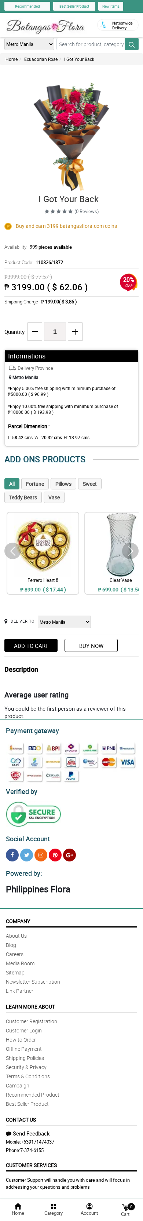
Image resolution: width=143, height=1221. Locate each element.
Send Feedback (31, 1133)
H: (76, 437)
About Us (16, 935)
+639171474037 (37, 1141)
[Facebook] (12, 855)
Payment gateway (32, 730)
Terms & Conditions (28, 1076)
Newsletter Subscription (33, 981)
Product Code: (33, 262)
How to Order (21, 1039)
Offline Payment (24, 1048)
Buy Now (91, 645)
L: (20, 437)
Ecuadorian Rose (41, 59)
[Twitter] (26, 855)
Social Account (28, 838)
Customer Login (24, 1030)
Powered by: (24, 873)
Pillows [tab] (63, 483)
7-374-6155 (32, 1150)
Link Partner (19, 990)
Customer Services (31, 1165)
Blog (11, 944)
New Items (111, 6)
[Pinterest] (55, 855)
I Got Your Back (79, 59)
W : (48, 437)
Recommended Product (32, 1094)
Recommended (27, 6)
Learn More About (30, 1006)
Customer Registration (31, 1021)
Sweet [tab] (90, 483)
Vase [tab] (54, 497)
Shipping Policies (25, 1057)
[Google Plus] (69, 855)
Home (12, 59)
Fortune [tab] (35, 483)
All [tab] (12, 483)
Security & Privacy (26, 1067)
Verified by (21, 791)
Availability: (38, 247)
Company (18, 921)
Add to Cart (31, 645)
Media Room (20, 963)
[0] (125, 1207)
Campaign (17, 1085)
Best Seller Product (74, 6)
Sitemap (15, 972)
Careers (14, 954)
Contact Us (21, 1119)
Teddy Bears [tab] (23, 497)
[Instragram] (40, 855)
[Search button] (132, 44)
